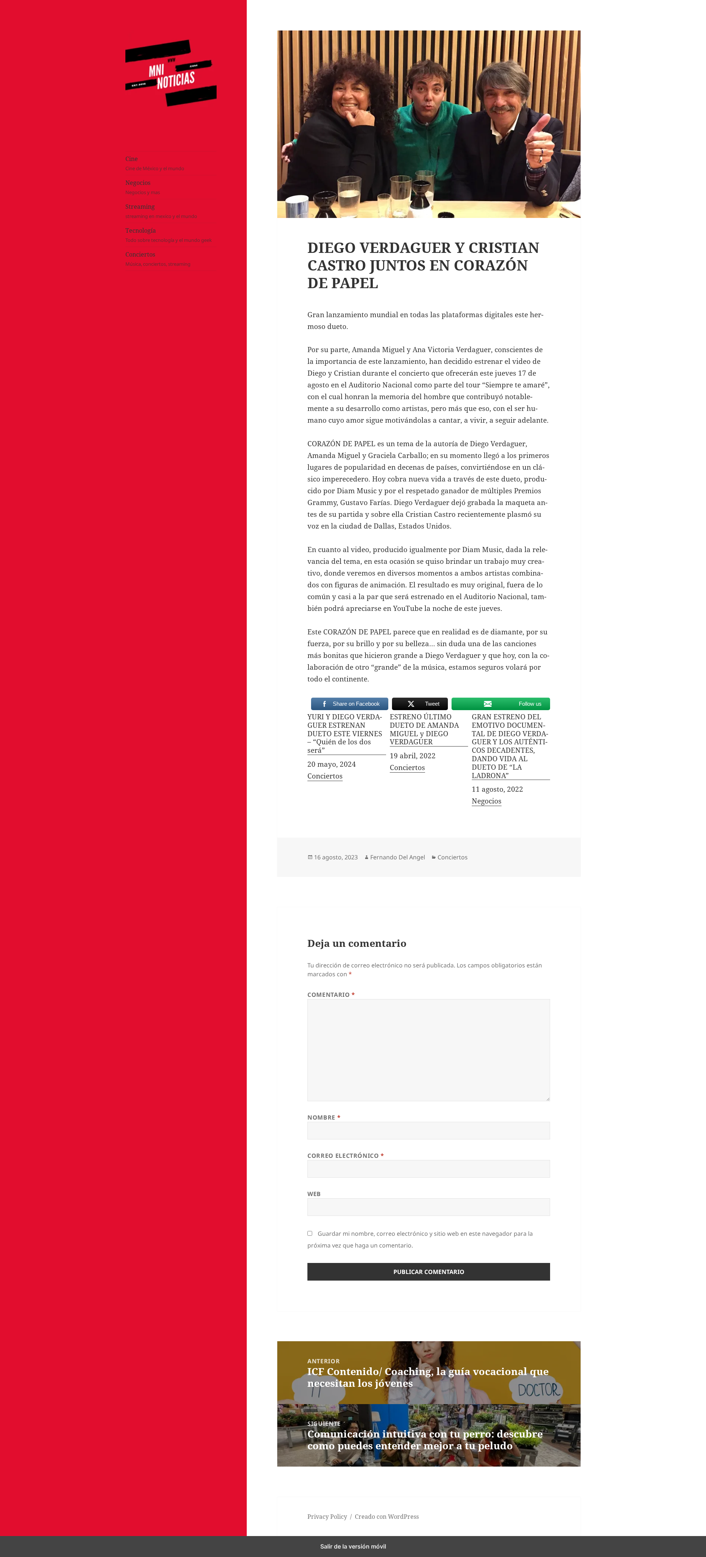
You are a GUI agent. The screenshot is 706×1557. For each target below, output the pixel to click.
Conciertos (157, 259)
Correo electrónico (345, 1156)
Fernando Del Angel (397, 857)
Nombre (323, 1117)
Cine (154, 163)
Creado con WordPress (387, 1517)
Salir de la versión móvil (353, 1546)
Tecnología (168, 235)
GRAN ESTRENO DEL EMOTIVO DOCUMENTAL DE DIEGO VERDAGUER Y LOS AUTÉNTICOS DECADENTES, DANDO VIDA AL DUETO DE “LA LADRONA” (510, 746)
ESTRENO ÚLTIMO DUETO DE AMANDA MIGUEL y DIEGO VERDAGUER (424, 730)
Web (314, 1194)
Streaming (161, 211)
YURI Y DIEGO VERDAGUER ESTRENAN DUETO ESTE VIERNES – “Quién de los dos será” (344, 734)
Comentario (331, 995)
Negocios (142, 187)
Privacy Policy (327, 1517)
